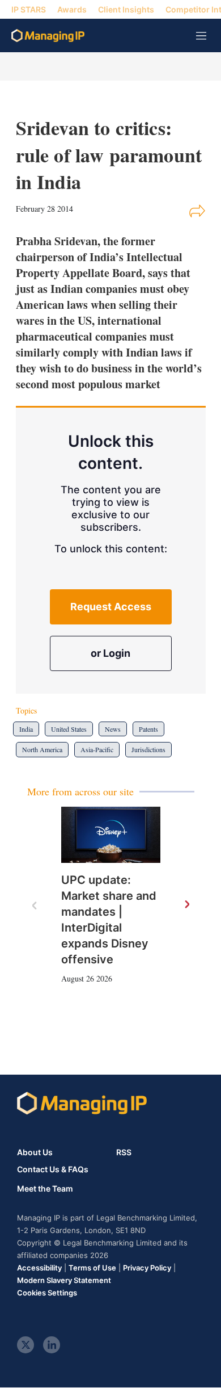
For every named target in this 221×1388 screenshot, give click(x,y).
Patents (148, 728)
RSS (123, 1152)
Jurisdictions (148, 749)
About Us (35, 1152)
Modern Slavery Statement (64, 1280)
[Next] (186, 905)
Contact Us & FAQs (52, 1169)
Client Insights (126, 9)
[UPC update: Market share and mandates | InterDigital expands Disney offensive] (110, 835)
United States (69, 728)
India (26, 728)
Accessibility (39, 1267)
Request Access (110, 607)
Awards (72, 9)
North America (42, 749)
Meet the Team (45, 1189)
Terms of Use (92, 1267)
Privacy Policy (147, 1267)
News (113, 728)
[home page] (47, 35)
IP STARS (28, 9)
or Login (110, 653)
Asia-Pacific (96, 749)
